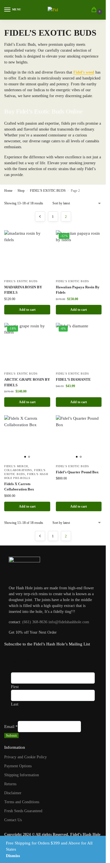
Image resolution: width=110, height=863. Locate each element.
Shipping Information (21, 775)
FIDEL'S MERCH (16, 466)
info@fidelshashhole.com (69, 622)
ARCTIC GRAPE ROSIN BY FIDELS (27, 382)
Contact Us (13, 820)
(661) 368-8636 (34, 622)
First (15, 686)
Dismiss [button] (13, 855)
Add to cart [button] (27, 310)
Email (11, 726)
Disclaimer (12, 793)
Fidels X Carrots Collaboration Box (19, 487)
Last (14, 704)
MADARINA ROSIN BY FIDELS (23, 290)
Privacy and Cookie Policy (25, 757)
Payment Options (18, 766)
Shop (21, 191)
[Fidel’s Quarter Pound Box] (79, 438)
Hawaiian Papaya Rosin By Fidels (78, 290)
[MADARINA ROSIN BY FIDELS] (27, 253)
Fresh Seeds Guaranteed (23, 811)
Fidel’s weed (83, 72)
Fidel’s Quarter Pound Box (77, 472)
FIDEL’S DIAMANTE (73, 379)
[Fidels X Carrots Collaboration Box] (27, 438)
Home (8, 191)
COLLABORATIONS (18, 470)
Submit (11, 735)
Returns (10, 784)
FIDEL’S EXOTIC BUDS (48, 191)
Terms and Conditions (21, 802)
